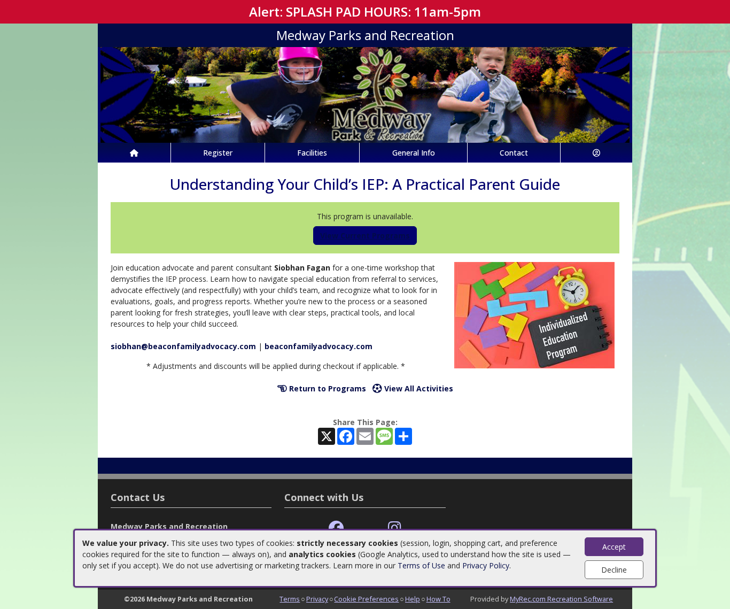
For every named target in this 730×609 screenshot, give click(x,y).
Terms (289, 599)
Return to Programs (326, 388)
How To (438, 599)
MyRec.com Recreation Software (561, 599)
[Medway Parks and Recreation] (365, 94)
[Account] (596, 153)
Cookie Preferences (366, 599)
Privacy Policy (485, 565)
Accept (614, 547)
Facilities (312, 153)
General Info (413, 153)
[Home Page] (134, 153)
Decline (614, 570)
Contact (514, 153)
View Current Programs (365, 235)
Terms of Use (421, 565)
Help (412, 599)
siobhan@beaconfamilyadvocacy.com (183, 346)
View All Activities (417, 388)
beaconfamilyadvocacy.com (318, 346)
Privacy (317, 599)
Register (217, 153)
